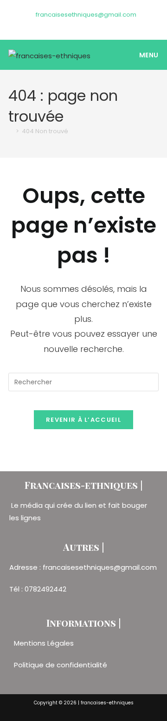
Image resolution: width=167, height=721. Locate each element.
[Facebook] (74, 24)
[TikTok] (94, 24)
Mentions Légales (45, 643)
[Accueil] (10, 131)
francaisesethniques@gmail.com (86, 14)
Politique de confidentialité (60, 665)
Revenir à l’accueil (83, 419)
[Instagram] (85, 24)
